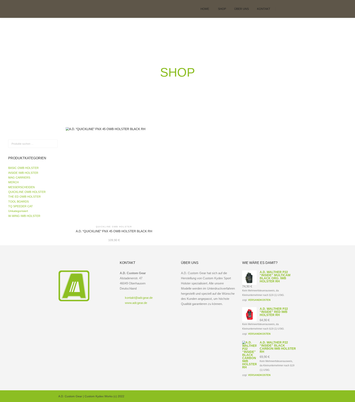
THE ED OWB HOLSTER (24, 196)
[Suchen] (290, 8)
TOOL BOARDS (18, 201)
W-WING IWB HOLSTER (24, 216)
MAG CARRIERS (19, 177)
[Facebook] (281, 396)
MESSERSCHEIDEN (21, 187)
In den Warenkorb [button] (114, 171)
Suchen (54, 143)
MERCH (13, 182)
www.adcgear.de (136, 303)
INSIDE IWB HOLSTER (23, 172)
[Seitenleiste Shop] (282, 8)
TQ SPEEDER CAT (20, 206)
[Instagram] (287, 396)
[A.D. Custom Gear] (78, 9)
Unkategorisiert (18, 211)
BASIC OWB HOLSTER (23, 168)
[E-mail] (275, 396)
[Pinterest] (294, 396)
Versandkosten (259, 300)
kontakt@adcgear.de (139, 297)
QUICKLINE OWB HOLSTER (27, 192)
